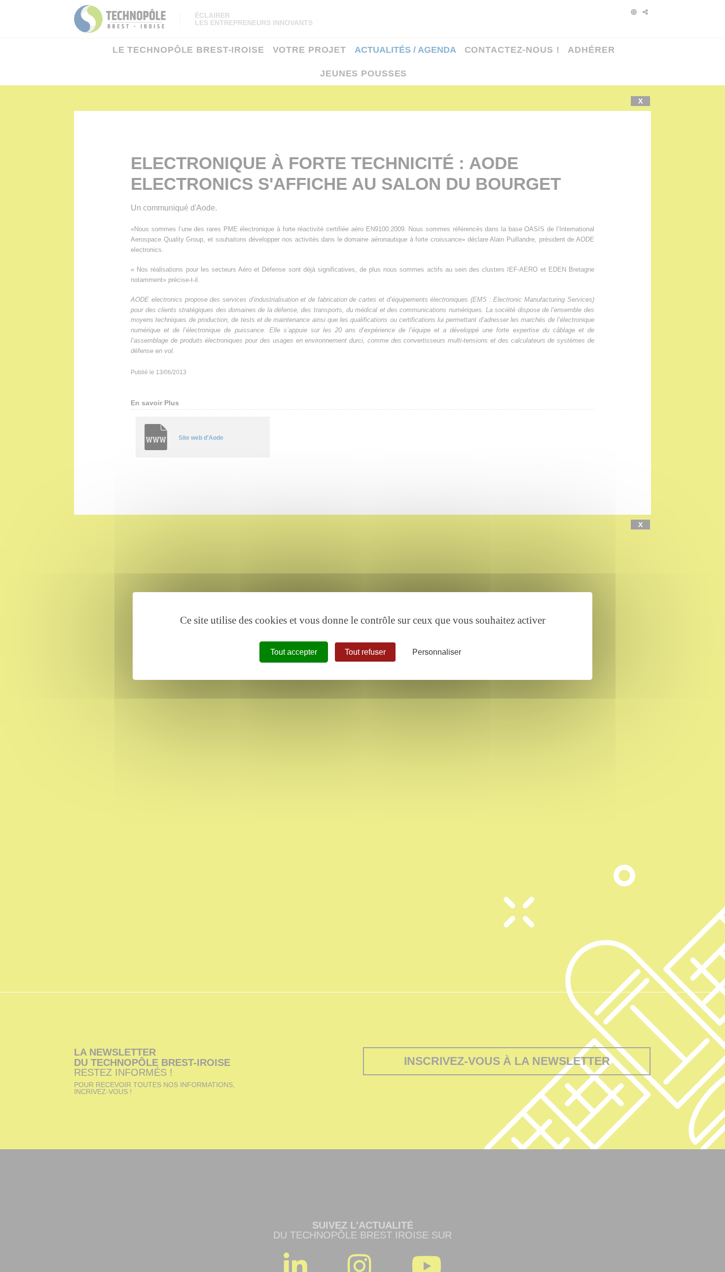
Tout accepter (293, 652)
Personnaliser (436, 652)
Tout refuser (365, 652)
